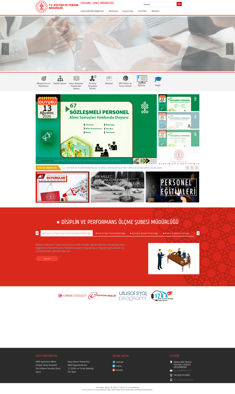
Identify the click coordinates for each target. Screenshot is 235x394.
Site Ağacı (72, 372)
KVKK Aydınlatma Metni (46, 361)
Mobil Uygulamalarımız (77, 365)
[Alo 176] (162, 295)
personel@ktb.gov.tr (182, 370)
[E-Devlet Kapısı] (102, 295)
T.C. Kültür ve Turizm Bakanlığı (81, 368)
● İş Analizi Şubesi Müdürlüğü (144, 233)
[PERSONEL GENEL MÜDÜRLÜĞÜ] (117, 43)
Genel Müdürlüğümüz (92, 11)
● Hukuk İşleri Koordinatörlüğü (110, 233)
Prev (6, 48)
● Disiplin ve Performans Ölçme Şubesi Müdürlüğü (67, 233)
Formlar (142, 11)
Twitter (119, 366)
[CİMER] (72, 295)
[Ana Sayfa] (57, 6)
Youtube (119, 370)
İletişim (155, 11)
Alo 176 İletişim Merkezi (184, 380)
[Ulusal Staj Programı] (132, 295)
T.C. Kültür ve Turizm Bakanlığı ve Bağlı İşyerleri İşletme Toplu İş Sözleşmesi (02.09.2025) (112, 167)
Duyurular (127, 11)
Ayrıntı (47, 258)
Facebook (119, 362)
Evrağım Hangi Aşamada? (46, 365)
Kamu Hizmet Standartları (79, 361)
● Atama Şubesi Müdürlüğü (176, 233)
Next (229, 48)
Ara (179, 4)
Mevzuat (113, 11)
